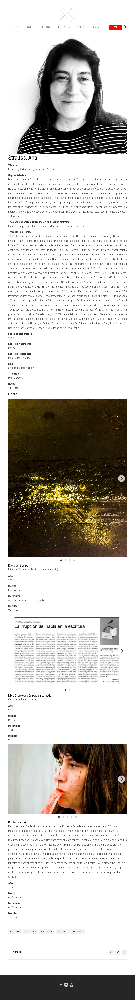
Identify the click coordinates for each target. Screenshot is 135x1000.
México (61, 931)
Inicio (16, 27)
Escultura (30, 931)
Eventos (81, 27)
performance (76, 931)
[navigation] (67, 27)
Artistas (47, 27)
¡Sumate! (116, 27)
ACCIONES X (64, 27)
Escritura (15, 931)
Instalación (47, 931)
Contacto (97, 27)
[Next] (121, 478)
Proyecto (30, 27)
